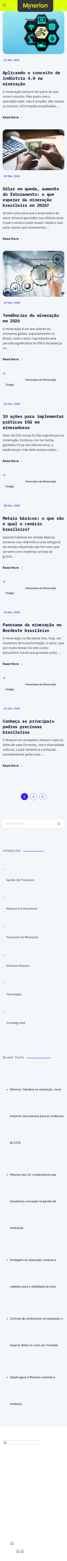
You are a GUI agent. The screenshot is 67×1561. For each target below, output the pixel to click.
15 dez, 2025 (12, 403)
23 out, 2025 (12, 708)
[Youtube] (17, 1489)
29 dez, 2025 (12, 302)
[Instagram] (27, 1489)
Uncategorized (15, 1023)
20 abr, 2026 (12, 60)
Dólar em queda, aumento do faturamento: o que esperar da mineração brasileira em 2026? (31, 197)
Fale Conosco (33, 1462)
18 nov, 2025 (12, 612)
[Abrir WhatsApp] (58, 1552)
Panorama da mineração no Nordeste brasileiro (32, 627)
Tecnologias (14, 994)
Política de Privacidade (33, 1470)
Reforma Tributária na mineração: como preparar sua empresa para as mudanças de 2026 (37, 1116)
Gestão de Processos (20, 880)
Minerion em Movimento (22, 908)
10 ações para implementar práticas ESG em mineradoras (33, 422)
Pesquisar (58, 823)
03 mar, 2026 (12, 176)
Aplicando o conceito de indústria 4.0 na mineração (31, 78)
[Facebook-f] (8, 1489)
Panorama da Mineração (40, 19)
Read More (11, 117)
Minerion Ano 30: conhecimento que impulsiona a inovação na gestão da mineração (33, 1201)
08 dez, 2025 (12, 505)
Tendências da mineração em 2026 (31, 318)
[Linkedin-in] (37, 1489)
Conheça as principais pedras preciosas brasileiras (28, 726)
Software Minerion (18, 965)
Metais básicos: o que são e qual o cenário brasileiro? (33, 524)
